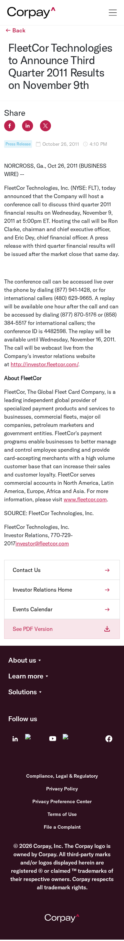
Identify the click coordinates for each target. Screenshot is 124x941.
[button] (62, 660)
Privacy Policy (62, 789)
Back (18, 30)
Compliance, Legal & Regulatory (62, 776)
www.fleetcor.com (85, 499)
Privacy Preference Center (62, 801)
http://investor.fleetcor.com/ (44, 364)
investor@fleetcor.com (42, 543)
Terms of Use (62, 814)
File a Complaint (62, 827)
